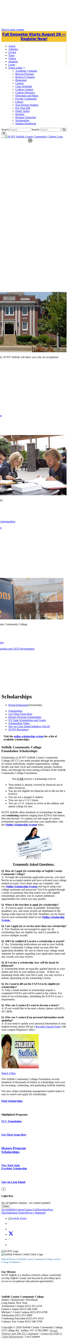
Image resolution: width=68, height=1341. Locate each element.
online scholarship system (29, 736)
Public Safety (22, 111)
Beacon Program (24, 73)
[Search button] (64, 130)
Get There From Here (20, 714)
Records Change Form (48, 1026)
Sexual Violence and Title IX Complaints (29, 1332)
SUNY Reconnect (18, 729)
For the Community (26, 98)
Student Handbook (25, 123)
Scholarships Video (19, 723)
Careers (19, 83)
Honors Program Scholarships (24, 717)
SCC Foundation (11, 1121)
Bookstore (21, 80)
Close (6, 1206)
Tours (11, 55)
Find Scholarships (12, 1100)
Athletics (13, 49)
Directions (42, 1209)
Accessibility (8, 1209)
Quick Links (15, 67)
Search (35, 129)
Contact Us (30, 1209)
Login (11, 64)
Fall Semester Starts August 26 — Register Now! (34, 36)
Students (13, 61)
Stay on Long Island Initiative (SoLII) (29, 726)
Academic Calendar (26, 70)
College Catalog (24, 89)
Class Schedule (23, 86)
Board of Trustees (25, 77)
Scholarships (22, 120)
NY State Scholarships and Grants (27, 720)
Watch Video (8, 1073)
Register (19, 114)
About (11, 46)
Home (11, 705)
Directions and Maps (26, 95)
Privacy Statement (36, 1212)
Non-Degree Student (26, 104)
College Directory (25, 92)
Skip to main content (12, 29)
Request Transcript (25, 117)
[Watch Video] (20, 1067)
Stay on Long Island (13, 1182)
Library (19, 101)
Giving (12, 52)
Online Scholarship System (21, 824)
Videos (12, 58)
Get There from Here (13, 1134)
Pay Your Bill (22, 108)
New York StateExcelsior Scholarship (14, 1167)
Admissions (21, 705)
